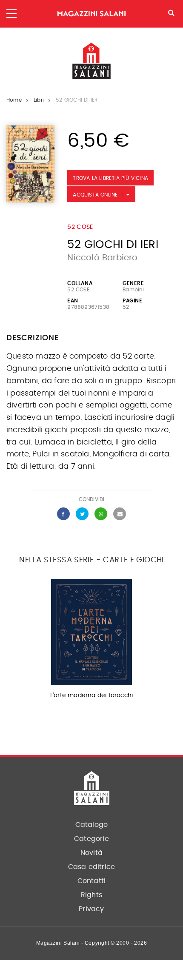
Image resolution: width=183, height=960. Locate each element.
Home (14, 100)
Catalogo (91, 824)
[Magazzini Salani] (91, 14)
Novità (91, 852)
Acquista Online (95, 194)
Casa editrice (91, 866)
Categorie (91, 838)
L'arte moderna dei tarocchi (91, 695)
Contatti (91, 880)
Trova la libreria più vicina (110, 178)
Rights (91, 895)
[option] (91, 641)
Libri (39, 100)
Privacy (91, 909)
